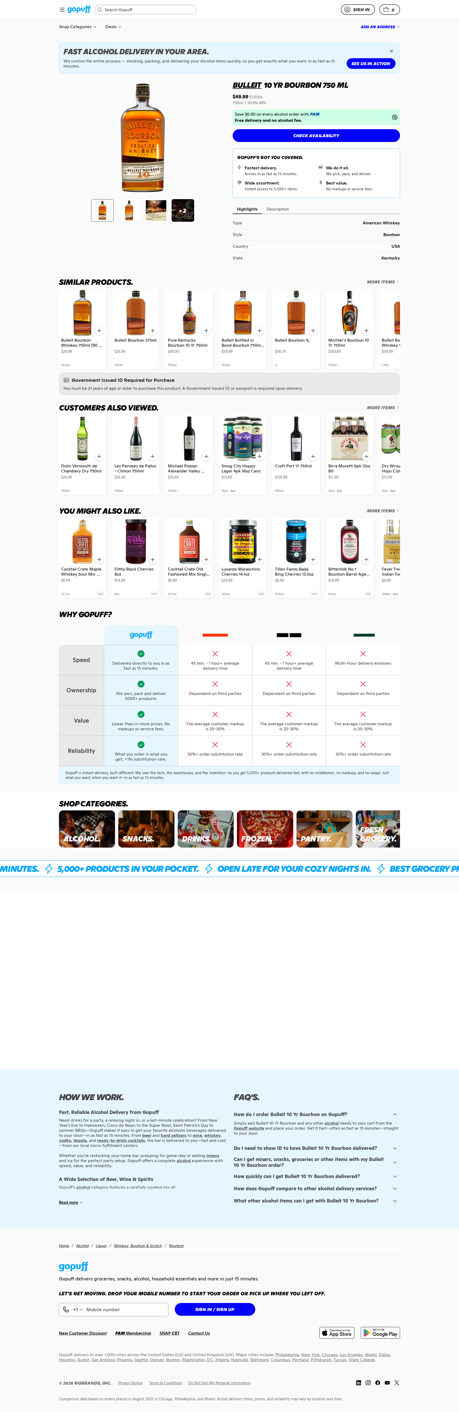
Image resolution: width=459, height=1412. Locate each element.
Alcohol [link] (82, 1245)
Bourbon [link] (176, 1245)
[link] (79, 10)
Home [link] (64, 1245)
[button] (389, 9)
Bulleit (247, 85)
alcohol (332, 1123)
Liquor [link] (101, 1245)
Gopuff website (249, 1128)
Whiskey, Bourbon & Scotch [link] (138, 1245)
